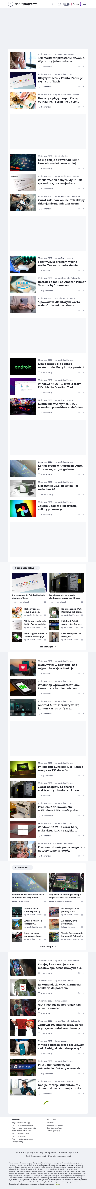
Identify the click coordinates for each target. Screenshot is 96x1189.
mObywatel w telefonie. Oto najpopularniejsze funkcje (57, 666)
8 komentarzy (46, 412)
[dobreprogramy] (28, 3)
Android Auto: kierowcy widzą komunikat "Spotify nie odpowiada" (58, 708)
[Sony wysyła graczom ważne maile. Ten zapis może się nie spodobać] (23, 264)
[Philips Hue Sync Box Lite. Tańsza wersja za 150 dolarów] (23, 769)
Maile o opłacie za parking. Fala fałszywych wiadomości (70, 910)
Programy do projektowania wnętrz (24, 1128)
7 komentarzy (46, 1053)
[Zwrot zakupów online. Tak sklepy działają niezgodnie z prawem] (23, 202)
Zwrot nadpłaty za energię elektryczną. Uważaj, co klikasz (64, 596)
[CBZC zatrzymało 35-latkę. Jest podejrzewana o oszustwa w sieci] (54, 637)
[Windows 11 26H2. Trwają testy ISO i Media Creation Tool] (23, 386)
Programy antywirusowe (20, 1133)
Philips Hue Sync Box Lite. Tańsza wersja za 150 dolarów (60, 768)
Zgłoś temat (74, 1152)
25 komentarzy (47, 815)
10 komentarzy (47, 189)
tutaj (57, 1184)
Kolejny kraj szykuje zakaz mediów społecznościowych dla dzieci (59, 967)
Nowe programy (17, 1142)
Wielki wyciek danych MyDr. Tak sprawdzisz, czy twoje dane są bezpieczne (60, 183)
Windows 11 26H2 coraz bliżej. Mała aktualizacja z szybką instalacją (58, 830)
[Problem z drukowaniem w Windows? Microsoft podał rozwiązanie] (23, 809)
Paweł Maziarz (61, 1001)
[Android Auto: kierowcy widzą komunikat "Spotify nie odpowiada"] (23, 707)
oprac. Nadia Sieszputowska (67, 94)
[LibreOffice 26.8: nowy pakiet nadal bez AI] (23, 488)
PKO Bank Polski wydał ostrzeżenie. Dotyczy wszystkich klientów (71, 623)
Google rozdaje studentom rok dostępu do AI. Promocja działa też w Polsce (62, 1088)
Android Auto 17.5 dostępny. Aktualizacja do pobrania (33, 922)
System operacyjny (53, 1131)
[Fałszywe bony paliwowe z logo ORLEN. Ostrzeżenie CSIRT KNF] (17, 937)
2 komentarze (46, 66)
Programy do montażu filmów (22, 1131)
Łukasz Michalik (67, 927)
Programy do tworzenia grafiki (22, 1139)
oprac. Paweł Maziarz (64, 258)
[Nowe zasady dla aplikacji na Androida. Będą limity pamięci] (23, 366)
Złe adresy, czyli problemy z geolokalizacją (69, 922)
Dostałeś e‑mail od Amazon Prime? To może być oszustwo (62, 283)
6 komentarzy (46, 514)
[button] (85, 4)
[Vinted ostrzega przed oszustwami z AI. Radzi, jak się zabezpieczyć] (23, 1047)
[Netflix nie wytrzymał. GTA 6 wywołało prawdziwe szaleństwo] (23, 406)
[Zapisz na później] (78, 66)
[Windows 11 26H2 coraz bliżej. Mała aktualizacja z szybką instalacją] (23, 829)
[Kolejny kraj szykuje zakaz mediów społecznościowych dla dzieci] (23, 967)
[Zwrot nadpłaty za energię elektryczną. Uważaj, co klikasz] (66, 583)
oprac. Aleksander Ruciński (60, 902)
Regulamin (51, 1152)
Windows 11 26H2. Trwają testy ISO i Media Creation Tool (59, 385)
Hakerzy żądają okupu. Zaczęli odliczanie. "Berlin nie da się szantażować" (58, 101)
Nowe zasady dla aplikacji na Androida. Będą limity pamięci (61, 365)
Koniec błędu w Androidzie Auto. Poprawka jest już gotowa (60, 467)
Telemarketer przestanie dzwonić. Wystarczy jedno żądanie (61, 59)
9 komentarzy (46, 372)
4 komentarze (46, 714)
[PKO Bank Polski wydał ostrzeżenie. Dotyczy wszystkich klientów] (54, 625)
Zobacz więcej (47, 646)
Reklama (63, 1152)
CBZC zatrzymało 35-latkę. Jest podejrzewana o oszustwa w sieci (71, 635)
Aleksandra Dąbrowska (64, 54)
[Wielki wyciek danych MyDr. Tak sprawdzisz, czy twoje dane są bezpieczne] (23, 182)
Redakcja (40, 1152)
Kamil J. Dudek (61, 156)
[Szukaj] (53, 4)
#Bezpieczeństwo (24, 567)
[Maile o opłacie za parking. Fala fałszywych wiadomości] (54, 912)
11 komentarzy (47, 494)
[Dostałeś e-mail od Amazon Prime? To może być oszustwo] (23, 284)
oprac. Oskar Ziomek (63, 74)
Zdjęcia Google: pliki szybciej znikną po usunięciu (58, 507)
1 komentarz (46, 107)
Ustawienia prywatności (59, 1156)
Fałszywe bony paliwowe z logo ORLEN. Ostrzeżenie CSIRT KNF (34, 935)
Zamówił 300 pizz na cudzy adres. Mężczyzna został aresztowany (61, 1026)
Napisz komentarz (48, 290)
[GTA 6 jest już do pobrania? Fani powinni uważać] (23, 1007)
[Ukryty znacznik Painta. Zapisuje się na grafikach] (23, 80)
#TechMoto (21, 867)
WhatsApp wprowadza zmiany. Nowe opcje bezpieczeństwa (35, 635)
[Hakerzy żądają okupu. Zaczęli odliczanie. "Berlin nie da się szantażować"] (23, 100)
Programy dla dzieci (19, 1136)
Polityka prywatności (36, 1156)
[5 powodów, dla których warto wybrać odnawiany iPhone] (23, 304)
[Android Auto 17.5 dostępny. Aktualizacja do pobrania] (17, 924)
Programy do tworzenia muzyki (22, 1125)
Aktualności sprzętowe (55, 1125)
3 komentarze (46, 209)
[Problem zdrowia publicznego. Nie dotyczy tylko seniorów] (23, 849)
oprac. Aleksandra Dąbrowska (67, 196)
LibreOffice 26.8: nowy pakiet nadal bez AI (58, 487)
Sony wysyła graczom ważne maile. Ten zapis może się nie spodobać (58, 265)
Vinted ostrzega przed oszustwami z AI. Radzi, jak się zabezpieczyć (62, 1046)
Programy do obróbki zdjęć (21, 1123)
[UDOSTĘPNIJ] (83, 66)
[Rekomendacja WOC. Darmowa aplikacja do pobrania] (54, 612)
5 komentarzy (46, 168)
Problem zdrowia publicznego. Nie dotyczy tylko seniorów (61, 848)
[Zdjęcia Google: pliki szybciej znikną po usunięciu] (23, 508)
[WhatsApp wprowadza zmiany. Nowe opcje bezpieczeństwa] (17, 637)
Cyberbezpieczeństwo (54, 1128)
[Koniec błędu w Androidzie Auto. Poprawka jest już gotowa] (23, 468)
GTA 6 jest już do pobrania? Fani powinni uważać (60, 1006)
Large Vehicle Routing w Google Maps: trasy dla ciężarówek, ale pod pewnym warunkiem (65, 896)
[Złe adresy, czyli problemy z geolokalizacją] (54, 924)
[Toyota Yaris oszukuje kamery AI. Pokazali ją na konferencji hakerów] (54, 937)
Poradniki (50, 1123)
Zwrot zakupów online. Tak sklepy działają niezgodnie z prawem (61, 201)
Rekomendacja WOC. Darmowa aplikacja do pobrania (72, 610)
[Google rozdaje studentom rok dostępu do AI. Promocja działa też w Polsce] (23, 1087)
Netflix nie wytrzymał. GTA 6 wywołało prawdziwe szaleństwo (60, 405)
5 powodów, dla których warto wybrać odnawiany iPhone (59, 303)
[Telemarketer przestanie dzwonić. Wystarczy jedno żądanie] (23, 60)
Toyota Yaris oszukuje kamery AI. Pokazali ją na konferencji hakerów (72, 935)
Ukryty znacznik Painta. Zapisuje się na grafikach (60, 79)
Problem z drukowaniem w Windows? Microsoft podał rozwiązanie (58, 810)
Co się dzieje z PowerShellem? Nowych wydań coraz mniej (58, 161)
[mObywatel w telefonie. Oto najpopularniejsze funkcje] (23, 667)
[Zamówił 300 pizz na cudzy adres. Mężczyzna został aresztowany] (23, 1027)
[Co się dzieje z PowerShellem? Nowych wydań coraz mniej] (23, 162)
